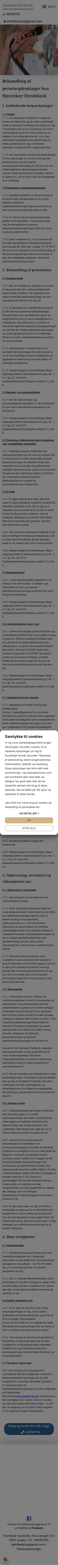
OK (29, 820)
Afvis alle (29, 828)
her (37, 806)
